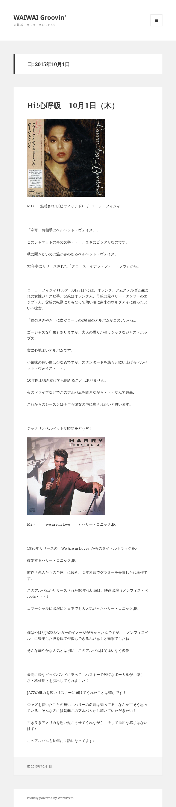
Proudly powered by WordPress (50, 798)
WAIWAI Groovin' (40, 17)
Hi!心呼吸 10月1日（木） (73, 105)
